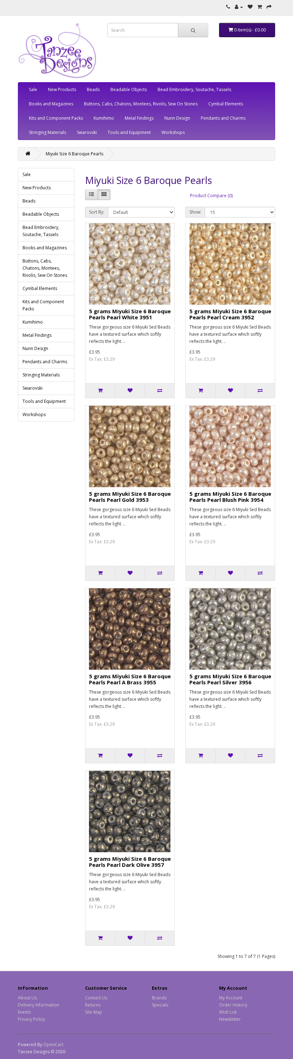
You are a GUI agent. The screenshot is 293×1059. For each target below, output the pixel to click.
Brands (159, 998)
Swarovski (87, 132)
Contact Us (96, 998)
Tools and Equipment (129, 132)
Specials (160, 1005)
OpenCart (53, 1044)
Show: (195, 212)
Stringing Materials (47, 132)
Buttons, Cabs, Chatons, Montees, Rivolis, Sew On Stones (141, 104)
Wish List (228, 1012)
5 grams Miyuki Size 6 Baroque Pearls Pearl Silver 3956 (230, 679)
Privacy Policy (31, 1019)
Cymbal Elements (225, 104)
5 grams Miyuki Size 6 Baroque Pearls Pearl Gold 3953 (130, 496)
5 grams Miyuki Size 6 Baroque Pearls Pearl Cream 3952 (230, 314)
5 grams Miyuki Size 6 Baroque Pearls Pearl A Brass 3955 (130, 679)
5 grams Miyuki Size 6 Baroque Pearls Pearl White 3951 (130, 314)
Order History (233, 1005)
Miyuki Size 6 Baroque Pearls (74, 154)
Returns (92, 1005)
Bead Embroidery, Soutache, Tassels (194, 89)
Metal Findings (139, 118)
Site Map (93, 1012)
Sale (33, 89)
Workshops (173, 132)
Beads (93, 89)
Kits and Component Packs (56, 118)
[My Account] (239, 7)
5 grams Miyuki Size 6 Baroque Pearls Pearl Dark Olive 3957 (130, 861)
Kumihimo (104, 118)
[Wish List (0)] (250, 7)
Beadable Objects (128, 89)
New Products (62, 89)
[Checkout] (269, 7)
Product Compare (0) (211, 196)
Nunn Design (177, 118)
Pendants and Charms (223, 118)
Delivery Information (38, 1005)
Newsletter (230, 1019)
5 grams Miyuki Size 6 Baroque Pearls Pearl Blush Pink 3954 (230, 496)
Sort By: (96, 212)
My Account (230, 998)
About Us (27, 998)
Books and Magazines (51, 104)
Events (24, 1012)
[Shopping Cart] (259, 7)
